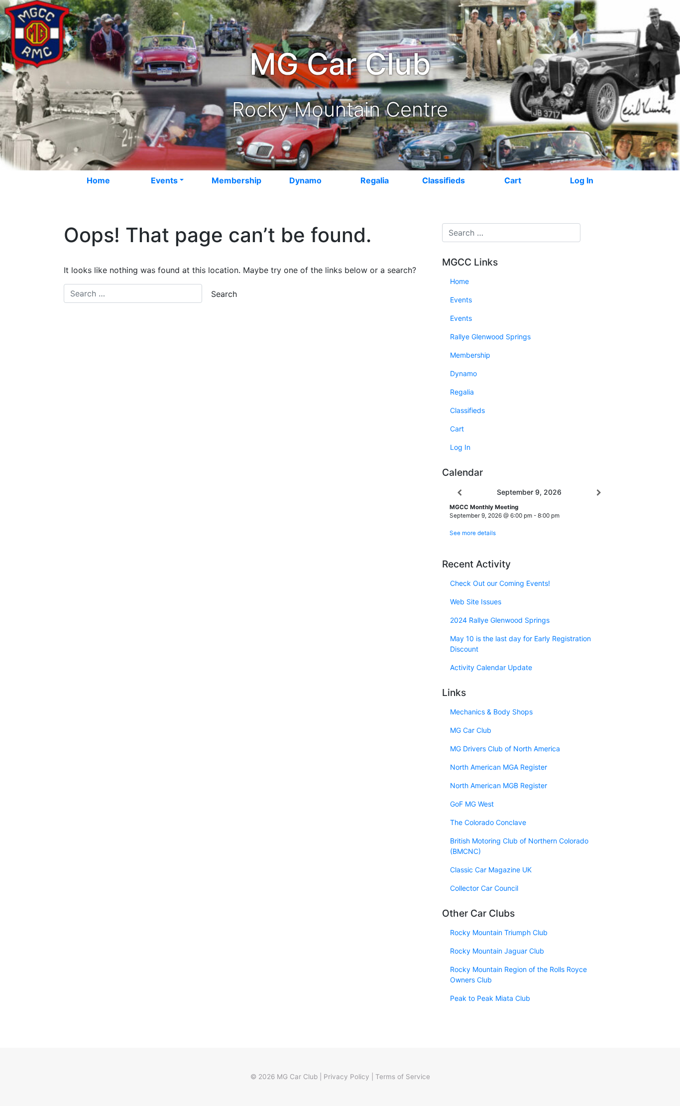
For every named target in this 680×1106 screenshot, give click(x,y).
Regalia (374, 180)
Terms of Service (402, 1077)
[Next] (598, 492)
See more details (473, 533)
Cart (512, 180)
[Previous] (459, 492)
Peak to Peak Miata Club (490, 998)
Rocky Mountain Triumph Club (499, 932)
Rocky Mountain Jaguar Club (497, 951)
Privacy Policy (346, 1077)
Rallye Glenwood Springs (490, 336)
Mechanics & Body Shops (491, 711)
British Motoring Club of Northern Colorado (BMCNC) (519, 845)
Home (98, 180)
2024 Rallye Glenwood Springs (500, 620)
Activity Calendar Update (491, 667)
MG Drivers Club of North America (505, 748)
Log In (581, 180)
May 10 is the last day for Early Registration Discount (520, 643)
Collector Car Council (484, 888)
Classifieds (443, 180)
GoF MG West (472, 804)
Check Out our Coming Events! (500, 583)
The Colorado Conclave (488, 822)
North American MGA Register (498, 767)
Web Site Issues (475, 601)
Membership (236, 180)
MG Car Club (470, 730)
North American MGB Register (498, 785)
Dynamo (305, 180)
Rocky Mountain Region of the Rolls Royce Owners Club (518, 974)
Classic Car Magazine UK (491, 869)
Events (164, 180)
